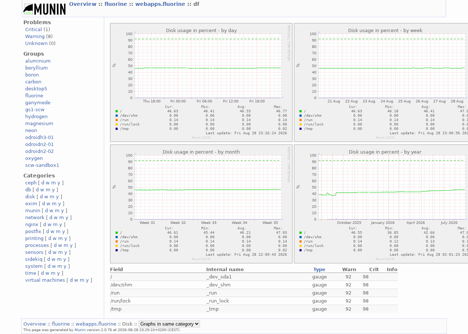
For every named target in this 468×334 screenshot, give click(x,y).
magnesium (39, 123)
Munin (80, 329)
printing (34, 238)
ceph (31, 182)
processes (37, 245)
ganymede (37, 102)
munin (32, 210)
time (30, 273)
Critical (33, 29)
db (28, 189)
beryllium (36, 68)
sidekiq (33, 259)
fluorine (117, 4)
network (35, 217)
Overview (83, 4)
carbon (33, 82)
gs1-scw (35, 109)
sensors (34, 252)
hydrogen (36, 116)
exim (31, 203)
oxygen (34, 158)
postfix (33, 231)
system (34, 266)
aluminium (38, 61)
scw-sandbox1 (42, 165)
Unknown (36, 43)
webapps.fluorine (161, 4)
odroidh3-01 (39, 137)
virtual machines (45, 280)
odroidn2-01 (39, 144)
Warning (35, 36)
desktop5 (36, 88)
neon (31, 130)
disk (30, 196)
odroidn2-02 (39, 151)
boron (32, 75)
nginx (31, 224)
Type (319, 269)
